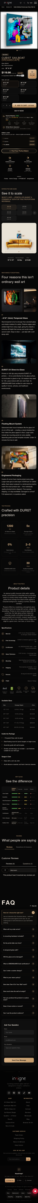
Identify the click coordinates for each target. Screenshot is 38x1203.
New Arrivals (10, 1126)
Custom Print (10, 1122)
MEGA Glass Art (10, 1109)
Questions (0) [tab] (28, 863)
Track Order (19, 1135)
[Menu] (35, 3)
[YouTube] (29, 1093)
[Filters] (5, 870)
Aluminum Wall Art (10, 1105)
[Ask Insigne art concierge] (35, 1191)
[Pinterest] (19, 1093)
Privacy (10, 1189)
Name (5, 1029)
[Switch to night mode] (34, 213)
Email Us (10, 1180)
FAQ (28, 1105)
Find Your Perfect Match (20, 151)
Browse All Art (28, 1122)
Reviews (9, 847)
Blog (28, 1119)
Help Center (19, 1145)
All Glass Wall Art (10, 1102)
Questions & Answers (24, 847)
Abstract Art (9, 7)
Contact (28, 1109)
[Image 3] (19, 50)
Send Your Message (19, 1060)
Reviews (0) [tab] (10, 863)
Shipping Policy (19, 1138)
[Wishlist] (20, 2)
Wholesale (28, 1116)
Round (10, 1119)
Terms (15, 1189)
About (28, 1102)
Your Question (8, 1044)
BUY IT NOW (19, 111)
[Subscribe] (28, 1159)
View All (34, 906)
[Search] (24, 2)
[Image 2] (18, 50)
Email (5, 1036)
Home (3, 7)
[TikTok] (24, 1093)
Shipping (27, 1189)
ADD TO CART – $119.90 (25, 105)
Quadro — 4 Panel (10, 1116)
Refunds (21, 1189)
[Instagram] (9, 1093)
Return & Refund (19, 1142)
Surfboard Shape (10, 1112)
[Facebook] (14, 1093)
